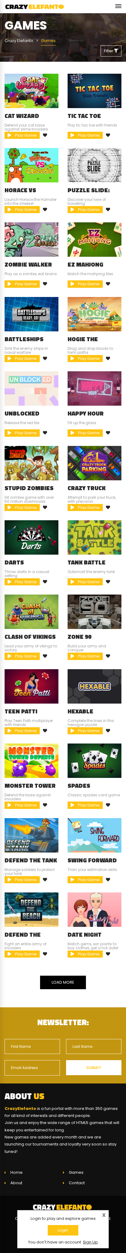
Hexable (80, 711)
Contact (77, 1183)
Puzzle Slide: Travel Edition (91, 193)
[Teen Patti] (31, 686)
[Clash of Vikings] (31, 612)
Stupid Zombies (29, 488)
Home (16, 1172)
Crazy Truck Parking (87, 491)
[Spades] (94, 760)
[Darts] (31, 537)
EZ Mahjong (85, 264)
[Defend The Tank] (31, 835)
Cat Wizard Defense (22, 119)
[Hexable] (94, 686)
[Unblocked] (31, 388)
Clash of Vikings (30, 636)
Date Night (85, 934)
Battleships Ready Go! (24, 342)
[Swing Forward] (94, 835)
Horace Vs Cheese (20, 193)
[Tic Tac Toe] (94, 90)
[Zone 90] (94, 612)
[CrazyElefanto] (35, 7)
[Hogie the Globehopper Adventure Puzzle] (94, 314)
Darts (14, 562)
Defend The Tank (31, 860)
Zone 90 (79, 636)
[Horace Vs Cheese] (31, 165)
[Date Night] (94, 909)
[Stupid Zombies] (31, 463)
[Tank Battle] (94, 537)
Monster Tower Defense (30, 788)
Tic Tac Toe (84, 115)
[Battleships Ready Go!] (31, 314)
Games (76, 1172)
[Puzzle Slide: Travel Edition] (94, 165)
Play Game (25, 135)
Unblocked (22, 413)
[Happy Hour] (94, 388)
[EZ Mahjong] (94, 239)
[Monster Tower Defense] (31, 760)
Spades (79, 785)
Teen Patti (21, 711)
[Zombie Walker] (31, 239)
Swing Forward (92, 860)
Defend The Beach (23, 937)
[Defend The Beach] (31, 909)
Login (63, 1230)
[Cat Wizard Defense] (31, 90)
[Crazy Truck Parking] (94, 463)
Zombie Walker (28, 264)
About (16, 1183)
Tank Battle (87, 562)
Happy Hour (86, 413)
